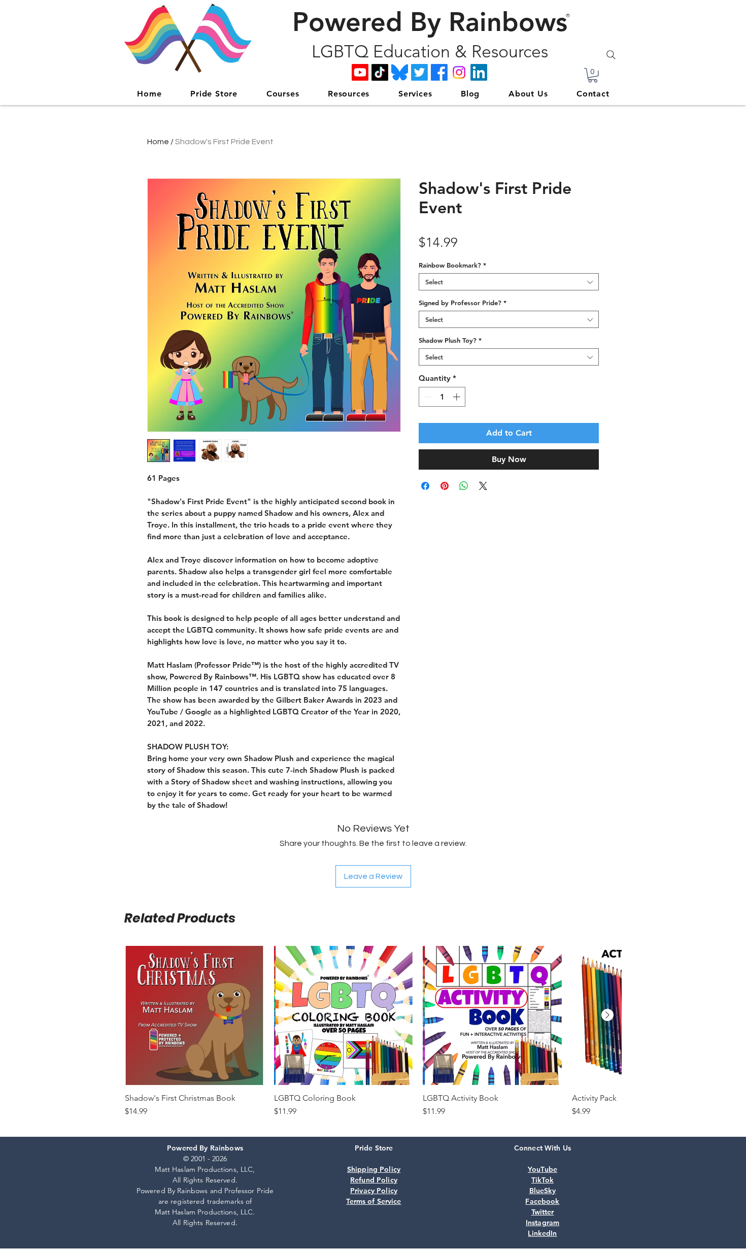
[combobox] (509, 281)
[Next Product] (607, 1015)
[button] (592, 75)
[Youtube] (360, 72)
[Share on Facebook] (425, 486)
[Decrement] (427, 396)
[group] (373, 1036)
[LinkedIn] (478, 72)
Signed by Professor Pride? (462, 303)
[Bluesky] (399, 72)
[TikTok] (379, 72)
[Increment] (457, 396)
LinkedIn (542, 1233)
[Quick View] (194, 1015)
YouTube (542, 1169)
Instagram (542, 1222)
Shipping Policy (373, 1169)
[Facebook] (439, 72)
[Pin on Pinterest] (444, 486)
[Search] (611, 54)
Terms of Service (373, 1201)
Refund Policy (373, 1180)
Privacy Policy (373, 1190)
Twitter (542, 1211)
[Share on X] (483, 486)
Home (158, 142)
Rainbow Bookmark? (452, 265)
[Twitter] (419, 72)
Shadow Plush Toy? (450, 340)
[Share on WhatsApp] (464, 486)
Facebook (542, 1201)
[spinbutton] (442, 396)
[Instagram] (459, 72)
